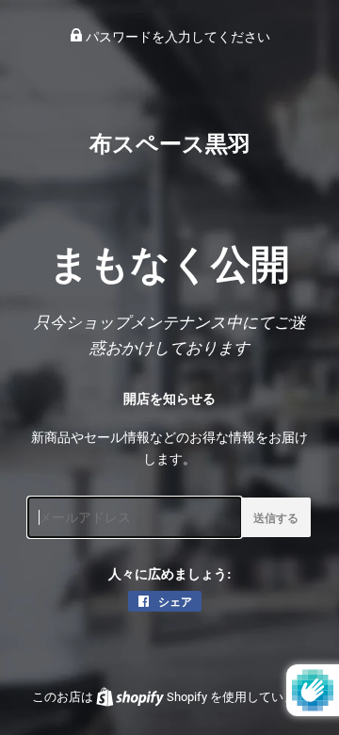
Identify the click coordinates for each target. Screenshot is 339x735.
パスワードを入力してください (176, 36)
